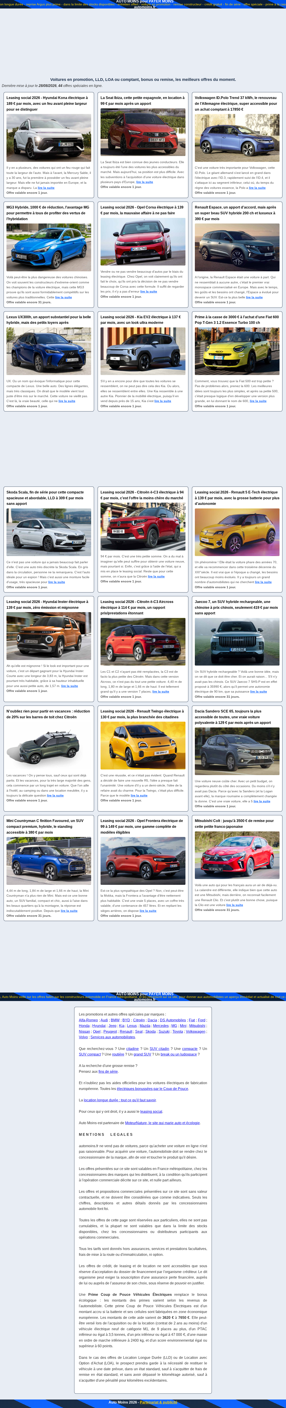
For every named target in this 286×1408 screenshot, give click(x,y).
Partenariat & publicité (158, 1402)
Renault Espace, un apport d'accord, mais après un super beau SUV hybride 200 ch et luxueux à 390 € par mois (235, 213)
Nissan (84, 1031)
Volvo (83, 1037)
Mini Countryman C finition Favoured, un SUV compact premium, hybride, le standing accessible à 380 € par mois (45, 826)
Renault (126, 1031)
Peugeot (110, 1031)
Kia (121, 1026)
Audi (104, 1020)
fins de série (108, 1071)
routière (118, 1054)
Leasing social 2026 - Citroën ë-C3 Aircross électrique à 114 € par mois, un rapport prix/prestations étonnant (137, 607)
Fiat (192, 1020)
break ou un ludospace (179, 1054)
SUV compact (90, 1054)
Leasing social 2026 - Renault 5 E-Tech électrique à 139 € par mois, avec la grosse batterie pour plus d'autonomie (237, 498)
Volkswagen (195, 1031)
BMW (115, 1020)
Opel (97, 1031)
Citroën (139, 1020)
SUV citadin (159, 1049)
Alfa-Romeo (88, 1020)
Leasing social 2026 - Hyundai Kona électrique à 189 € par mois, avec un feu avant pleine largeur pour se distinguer (47, 103)
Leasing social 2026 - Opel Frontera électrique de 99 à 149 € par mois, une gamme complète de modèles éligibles (142, 826)
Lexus (132, 1026)
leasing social (151, 1111)
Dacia (152, 1020)
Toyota (177, 1031)
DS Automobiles (173, 1020)
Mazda (145, 1026)
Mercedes (161, 1026)
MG (174, 1026)
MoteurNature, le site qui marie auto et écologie (162, 1123)
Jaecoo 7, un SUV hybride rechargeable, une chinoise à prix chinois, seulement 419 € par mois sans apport (236, 607)
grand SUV (142, 1054)
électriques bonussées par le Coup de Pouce (152, 1089)
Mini (183, 1026)
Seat (139, 1031)
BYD (126, 1020)
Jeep (112, 1026)
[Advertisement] (143, 42)
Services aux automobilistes (112, 1037)
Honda (84, 1026)
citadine (132, 1049)
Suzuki (164, 1031)
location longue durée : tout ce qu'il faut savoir (120, 1100)
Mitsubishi (197, 1026)
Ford (201, 1020)
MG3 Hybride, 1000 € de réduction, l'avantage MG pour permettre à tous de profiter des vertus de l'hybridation (47, 213)
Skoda (150, 1031)
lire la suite (46, 188)
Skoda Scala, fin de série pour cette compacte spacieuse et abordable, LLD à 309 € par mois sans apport (45, 498)
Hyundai (99, 1026)
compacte (190, 1049)
